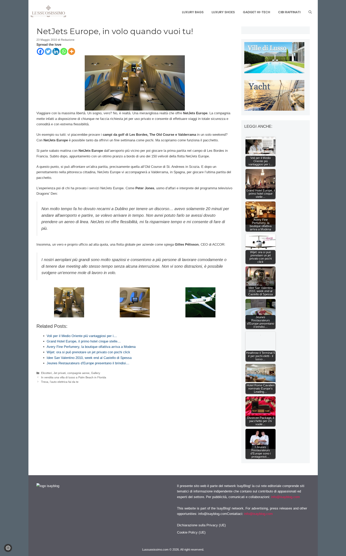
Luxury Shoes (223, 12)
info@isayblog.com (285, 497)
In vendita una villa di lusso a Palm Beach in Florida (73, 377)
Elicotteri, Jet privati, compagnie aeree (65, 373)
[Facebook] (40, 51)
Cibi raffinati (289, 12)
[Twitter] (48, 51)
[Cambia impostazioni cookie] (8, 548)
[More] (71, 51)
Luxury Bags (193, 12)
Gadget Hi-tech (256, 12)
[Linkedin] (55, 51)
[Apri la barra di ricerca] (310, 12)
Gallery (95, 373)
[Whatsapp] (63, 51)
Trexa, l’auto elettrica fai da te (59, 381)
